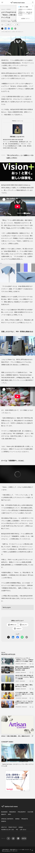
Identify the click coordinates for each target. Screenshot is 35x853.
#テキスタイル (4, 21)
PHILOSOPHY (22, 811)
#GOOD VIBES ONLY (16, 21)
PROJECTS (24, 818)
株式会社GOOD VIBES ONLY (11, 63)
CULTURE (30, 811)
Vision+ (5, 68)
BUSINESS (8, 9)
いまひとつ (18, 628)
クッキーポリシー (7, 850)
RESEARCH (12, 811)
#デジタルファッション (5, 20)
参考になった (13, 624)
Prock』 (9, 228)
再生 (17, 24)
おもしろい (24, 624)
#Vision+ (9, 21)
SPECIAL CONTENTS (7, 818)
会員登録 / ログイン (25, 18)
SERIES (17, 818)
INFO (9, 814)
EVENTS (3, 821)
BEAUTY (3, 814)
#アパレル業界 (13, 20)
